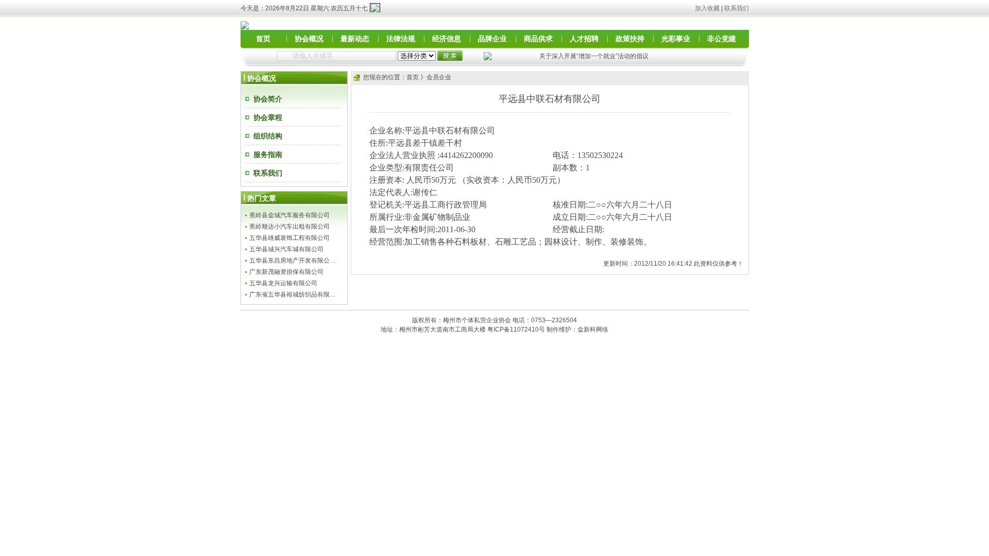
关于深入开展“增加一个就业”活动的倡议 (594, 56)
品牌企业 (492, 39)
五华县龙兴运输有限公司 (283, 283)
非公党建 (721, 39)
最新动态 (354, 39)
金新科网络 (592, 329)
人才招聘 (584, 39)
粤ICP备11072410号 (516, 329)
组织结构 (267, 136)
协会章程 (267, 117)
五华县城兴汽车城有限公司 (286, 249)
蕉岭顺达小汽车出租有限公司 (289, 226)
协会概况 (309, 39)
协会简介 (267, 99)
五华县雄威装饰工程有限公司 (289, 237)
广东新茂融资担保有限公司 (286, 271)
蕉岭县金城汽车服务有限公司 (289, 215)
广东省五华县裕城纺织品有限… (292, 294)
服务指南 (267, 154)
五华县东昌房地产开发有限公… (292, 260)
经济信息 (446, 39)
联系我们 (736, 8)
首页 (263, 39)
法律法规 (400, 39)
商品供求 (538, 39)
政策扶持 (630, 39)
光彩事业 (675, 39)
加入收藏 (707, 8)
